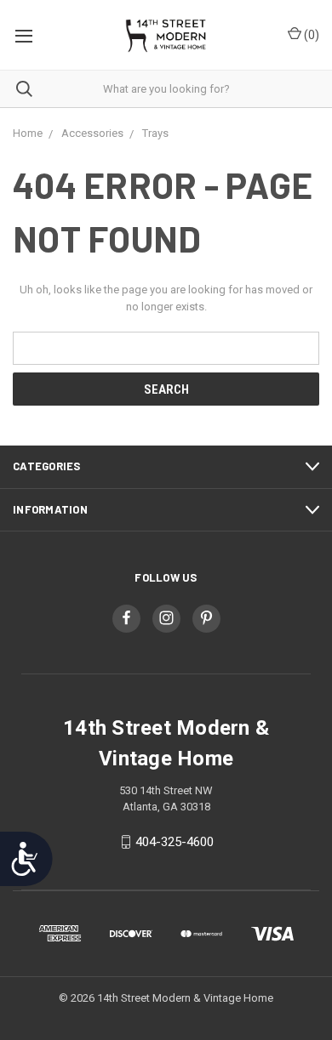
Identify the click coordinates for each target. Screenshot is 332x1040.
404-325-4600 (174, 842)
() (310, 35)
